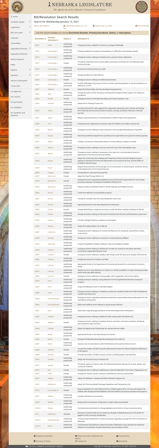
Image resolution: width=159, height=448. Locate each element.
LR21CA (37, 426)
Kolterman (52, 176)
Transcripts (15, 86)
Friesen (50, 209)
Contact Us (81, 441)
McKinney (51, 244)
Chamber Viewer (17, 22)
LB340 (37, 193)
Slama (50, 110)
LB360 (37, 304)
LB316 (37, 57)
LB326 (37, 110)
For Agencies (16, 91)
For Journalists (17, 102)
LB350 (37, 250)
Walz (49, 94)
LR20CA (37, 420)
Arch (49, 124)
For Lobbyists (16, 107)
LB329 (37, 130)
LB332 (37, 147)
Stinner (50, 193)
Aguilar (50, 365)
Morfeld (51, 238)
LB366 (37, 339)
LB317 (37, 63)
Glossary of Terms (43, 441)
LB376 (37, 390)
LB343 (37, 209)
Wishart (51, 226)
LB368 (37, 350)
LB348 (37, 238)
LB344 (37, 214)
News (13, 64)
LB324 (37, 99)
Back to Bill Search (41, 26)
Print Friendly (143, 26)
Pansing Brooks (53, 299)
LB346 (37, 226)
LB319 (37, 75)
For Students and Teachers (18, 114)
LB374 (37, 378)
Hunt (50, 281)
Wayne (50, 130)
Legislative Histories (19, 54)
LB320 (37, 80)
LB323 (37, 94)
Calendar (14, 38)
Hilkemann (52, 414)
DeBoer (50, 378)
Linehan (51, 250)
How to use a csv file (103, 26)
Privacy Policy (123, 436)
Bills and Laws (16, 32)
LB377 (37, 396)
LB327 (37, 118)
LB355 (37, 276)
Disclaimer (122, 441)
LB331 (37, 141)
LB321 (37, 84)
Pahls (50, 45)
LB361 (37, 310)
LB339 (37, 187)
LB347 (37, 232)
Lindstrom (52, 232)
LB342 (37, 204)
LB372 (37, 370)
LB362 (37, 316)
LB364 (37, 328)
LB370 (37, 359)
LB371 (37, 365)
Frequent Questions (44, 436)
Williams (51, 89)
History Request (17, 59)
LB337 (37, 176)
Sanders (51, 350)
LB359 (37, 299)
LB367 (37, 344)
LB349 (37, 244)
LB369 (37, 354)
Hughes (51, 172)
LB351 (37, 254)
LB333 (37, 153)
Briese (50, 334)
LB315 (37, 51)
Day (49, 370)
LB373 (37, 373)
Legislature (15, 27)
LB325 (37, 103)
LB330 (37, 135)
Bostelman (52, 181)
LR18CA (37, 408)
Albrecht (51, 103)
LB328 (37, 124)
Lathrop (51, 259)
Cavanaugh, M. (53, 390)
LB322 (37, 89)
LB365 (37, 334)
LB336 (37, 172)
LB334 (37, 161)
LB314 (37, 45)
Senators (14, 75)
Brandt (50, 99)
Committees (16, 43)
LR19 (37, 414)
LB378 (37, 402)
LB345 (37, 220)
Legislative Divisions (19, 48)
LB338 (37, 181)
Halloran (51, 316)
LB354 (37, 271)
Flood (50, 168)
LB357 (37, 287)
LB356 (37, 281)
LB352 (37, 259)
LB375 (37, 384)
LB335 (37, 168)
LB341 (37, 199)
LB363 (37, 322)
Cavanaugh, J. (53, 51)
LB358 (37, 293)
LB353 (37, 265)
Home (15, 16)
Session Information (19, 80)
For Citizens (15, 97)
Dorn (50, 310)
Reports (14, 70)
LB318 (37, 69)
